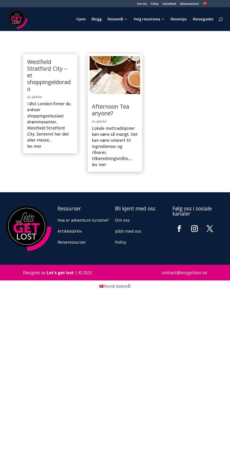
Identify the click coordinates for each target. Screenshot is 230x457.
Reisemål (115, 19)
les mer (34, 146)
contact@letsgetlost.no (184, 272)
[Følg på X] (210, 228)
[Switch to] (205, 4)
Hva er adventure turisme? (83, 220)
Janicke (37, 96)
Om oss (142, 4)
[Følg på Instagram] (194, 228)
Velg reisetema (147, 19)
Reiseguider (203, 19)
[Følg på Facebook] (179, 228)
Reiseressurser (189, 4)
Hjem (81, 19)
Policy (154, 4)
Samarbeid (169, 4)
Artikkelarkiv (70, 231)
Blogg (97, 19)
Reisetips (179, 19)
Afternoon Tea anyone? (110, 110)
